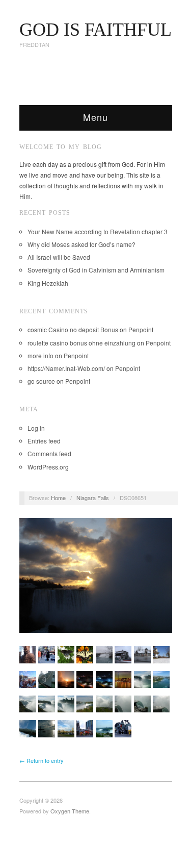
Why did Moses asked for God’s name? (81, 244)
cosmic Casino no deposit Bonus (73, 329)
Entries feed (44, 440)
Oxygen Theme (69, 811)
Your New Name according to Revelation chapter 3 (98, 231)
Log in (36, 428)
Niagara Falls (92, 497)
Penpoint (140, 329)
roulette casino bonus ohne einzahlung (81, 342)
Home (58, 497)
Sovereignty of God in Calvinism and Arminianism (96, 269)
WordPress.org (48, 466)
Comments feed (49, 453)
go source (41, 381)
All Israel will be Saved (59, 257)
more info (40, 355)
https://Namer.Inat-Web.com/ (66, 368)
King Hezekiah (48, 283)
